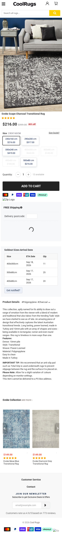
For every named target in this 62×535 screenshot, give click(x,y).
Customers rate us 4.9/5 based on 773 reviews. (31, 513)
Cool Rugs (35, 522)
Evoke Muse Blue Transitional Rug (11, 462)
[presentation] (4, 428)
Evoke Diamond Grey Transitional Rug (42, 462)
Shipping (12, 207)
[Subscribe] (45, 505)
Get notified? (13, 290)
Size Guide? (54, 133)
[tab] (31, 479)
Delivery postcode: (14, 216)
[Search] (54, 13)
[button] (8, 118)
